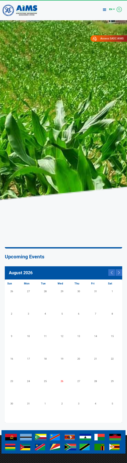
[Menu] (104, 10)
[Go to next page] (119, 272)
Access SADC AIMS (112, 38)
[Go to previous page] (111, 272)
